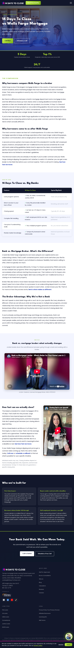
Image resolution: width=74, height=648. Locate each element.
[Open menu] (70, 3)
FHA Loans (5, 610)
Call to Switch (27, 553)
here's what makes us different (39, 289)
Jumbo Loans (6, 624)
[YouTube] (12, 600)
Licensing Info (43, 617)
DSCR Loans (5, 627)
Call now (10, 453)
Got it (68, 644)
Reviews (41, 589)
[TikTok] (16, 600)
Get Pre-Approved (44, 572)
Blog (40, 582)
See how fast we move (23, 444)
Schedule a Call (22, 41)
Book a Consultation (45, 575)
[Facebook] (7, 600)
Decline (61, 644)
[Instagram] (3, 600)
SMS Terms (42, 620)
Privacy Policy (43, 610)
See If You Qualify (33, 3)
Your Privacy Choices (53, 610)
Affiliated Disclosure (45, 613)
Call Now (8, 40)
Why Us (41, 579)
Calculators (42, 586)
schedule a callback (23, 453)
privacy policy (38, 645)
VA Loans (4, 613)
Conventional (6, 620)
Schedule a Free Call (44, 553)
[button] (69, 637)
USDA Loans (5, 617)
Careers (41, 593)
